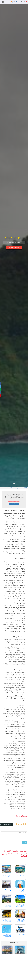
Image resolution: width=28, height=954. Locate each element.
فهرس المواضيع (14, 504)
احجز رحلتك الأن (14, 247)
